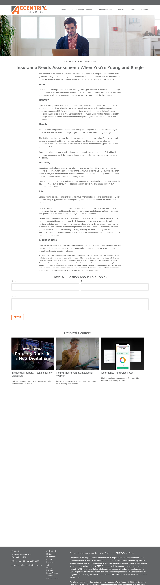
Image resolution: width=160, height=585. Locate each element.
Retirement (51, 554)
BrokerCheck (128, 553)
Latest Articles (52, 573)
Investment (50, 557)
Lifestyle (49, 570)
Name (14, 281)
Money (49, 568)
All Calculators (52, 578)
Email (83, 281)
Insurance (50, 562)
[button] (63, 10)
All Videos (50, 576)
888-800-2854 (26, 554)
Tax (47, 565)
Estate (49, 559)
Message (15, 296)
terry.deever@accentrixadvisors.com (26, 565)
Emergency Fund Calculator (117, 372)
